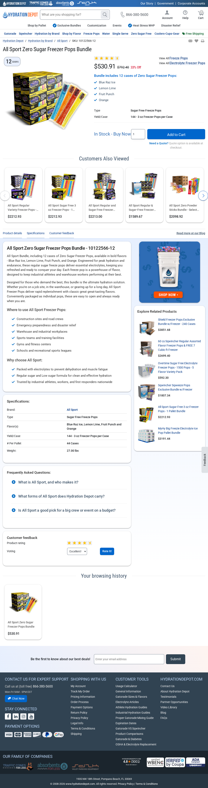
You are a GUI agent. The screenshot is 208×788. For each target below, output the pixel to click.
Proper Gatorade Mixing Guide (135, 718)
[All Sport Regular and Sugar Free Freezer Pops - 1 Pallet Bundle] (104, 186)
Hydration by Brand (47, 33)
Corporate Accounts (191, 3)
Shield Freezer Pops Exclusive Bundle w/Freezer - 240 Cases (176, 322)
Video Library (168, 707)
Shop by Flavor (71, 33)
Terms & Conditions (83, 728)
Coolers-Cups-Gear (167, 33)
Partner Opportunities (174, 702)
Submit (175, 659)
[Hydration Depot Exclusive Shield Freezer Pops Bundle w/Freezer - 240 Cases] (146, 327)
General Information (128, 691)
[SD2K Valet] (86, 3)
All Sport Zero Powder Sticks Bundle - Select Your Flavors (183, 208)
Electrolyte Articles (127, 702)
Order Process (80, 702)
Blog (163, 712)
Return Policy (79, 712)
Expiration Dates (126, 723)
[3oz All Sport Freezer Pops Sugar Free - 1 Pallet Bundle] (63, 186)
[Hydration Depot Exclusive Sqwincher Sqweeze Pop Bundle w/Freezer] (146, 392)
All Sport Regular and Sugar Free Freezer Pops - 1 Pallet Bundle (103, 208)
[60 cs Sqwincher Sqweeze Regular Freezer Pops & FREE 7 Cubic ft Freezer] (146, 348)
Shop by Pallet (37, 25)
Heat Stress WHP (144, 25)
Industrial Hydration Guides (133, 712)
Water (106, 33)
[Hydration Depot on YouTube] (31, 716)
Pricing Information (83, 696)
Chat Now (18, 698)
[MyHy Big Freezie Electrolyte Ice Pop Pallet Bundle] (146, 435)
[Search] (105, 15)
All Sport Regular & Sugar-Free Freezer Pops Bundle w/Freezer (144, 208)
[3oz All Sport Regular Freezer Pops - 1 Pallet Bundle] (23, 186)
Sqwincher (25, 33)
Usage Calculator (126, 686)
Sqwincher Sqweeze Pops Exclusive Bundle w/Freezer (175, 387)
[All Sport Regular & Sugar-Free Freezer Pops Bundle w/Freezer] (144, 186)
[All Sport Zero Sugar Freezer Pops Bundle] (23, 603)
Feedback (204, 460)
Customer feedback (61, 233)
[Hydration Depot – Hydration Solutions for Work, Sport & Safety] (20, 14)
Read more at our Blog (191, 233)
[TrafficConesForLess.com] (18, 766)
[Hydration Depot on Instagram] (23, 716)
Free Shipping (195, 33)
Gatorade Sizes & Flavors (131, 696)
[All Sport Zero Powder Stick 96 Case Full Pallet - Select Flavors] (184, 186)
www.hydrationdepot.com (80, 783)
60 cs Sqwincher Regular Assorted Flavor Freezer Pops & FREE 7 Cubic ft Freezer (179, 345)
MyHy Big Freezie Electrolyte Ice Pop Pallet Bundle (178, 430)
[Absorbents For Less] (65, 3)
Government (165, 3)
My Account (78, 686)
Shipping (76, 733)
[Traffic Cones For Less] (41, 3)
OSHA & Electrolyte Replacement (136, 744)
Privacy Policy (79, 718)
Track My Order (80, 691)
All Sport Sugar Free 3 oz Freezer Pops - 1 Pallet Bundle (62, 208)
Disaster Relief (170, 25)
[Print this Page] (202, 41)
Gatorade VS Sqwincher (130, 728)
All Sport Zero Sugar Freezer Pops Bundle (21, 624)
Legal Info (77, 723)
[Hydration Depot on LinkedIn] (16, 716)
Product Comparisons (129, 733)
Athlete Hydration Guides (131, 707)
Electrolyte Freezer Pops (187, 63)
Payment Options (82, 707)
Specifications (35, 233)
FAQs (163, 718)
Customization (96, 25)
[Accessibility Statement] (195, 762)
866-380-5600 (43, 686)
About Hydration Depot (175, 691)
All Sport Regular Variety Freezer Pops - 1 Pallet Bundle (23, 208)
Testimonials (168, 696)
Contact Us (167, 686)
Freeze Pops (91, 33)
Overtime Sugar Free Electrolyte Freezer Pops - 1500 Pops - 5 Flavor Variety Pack (177, 367)
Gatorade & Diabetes (129, 739)
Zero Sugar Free (141, 33)
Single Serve (120, 33)
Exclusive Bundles (69, 25)
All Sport (72, 409)
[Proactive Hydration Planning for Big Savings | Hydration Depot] (169, 272)
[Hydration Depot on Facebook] (8, 716)
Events (117, 25)
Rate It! (107, 551)
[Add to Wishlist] (196, 41)
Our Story (147, 3)
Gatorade (10, 33)
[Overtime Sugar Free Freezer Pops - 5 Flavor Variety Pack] (146, 370)
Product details (12, 233)
